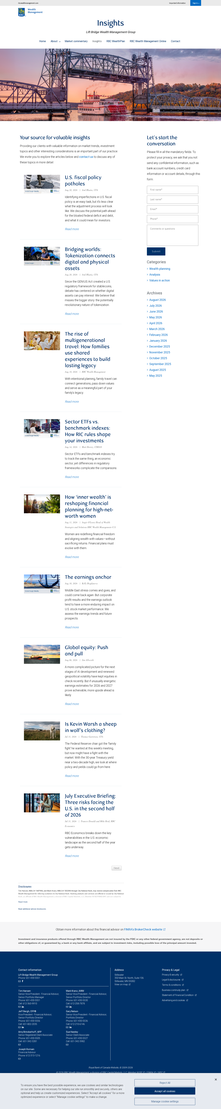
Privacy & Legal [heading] (170, 969)
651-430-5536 (81, 1020)
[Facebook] (23, 981)
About (54, 41)
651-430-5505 (33, 1038)
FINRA (150, 1072)
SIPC (160, 1072)
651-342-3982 (78, 1041)
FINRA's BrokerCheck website (143, 929)
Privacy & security (171, 974)
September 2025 (160, 364)
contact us (86, 157)
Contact (175, 41)
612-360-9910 (30, 1003)
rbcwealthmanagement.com (28, 3)
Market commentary (76, 41)
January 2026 (158, 341)
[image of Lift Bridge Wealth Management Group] (110, 85)
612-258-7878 (78, 1003)
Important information (177, 3)
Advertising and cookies (173, 1000)
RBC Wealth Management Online (148, 41)
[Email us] (19, 981)
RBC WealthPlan (115, 41)
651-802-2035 (30, 1024)
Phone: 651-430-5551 (29, 977)
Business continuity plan (174, 990)
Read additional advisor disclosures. (32, 909)
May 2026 (155, 317)
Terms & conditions (171, 984)
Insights (97, 41)
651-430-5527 (81, 1038)
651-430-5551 (33, 1000)
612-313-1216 (33, 1055)
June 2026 (156, 311)
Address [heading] (119, 969)
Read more (72, 229)
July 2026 (155, 306)
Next (116, 868)
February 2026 (158, 335)
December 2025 (159, 346)
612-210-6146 (78, 1024)
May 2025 (155, 375)
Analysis (154, 274)
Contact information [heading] (29, 969)
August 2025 (157, 370)
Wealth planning (159, 269)
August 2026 (157, 300)
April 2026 (155, 323)
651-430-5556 (33, 1020)
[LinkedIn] (23, 1006)
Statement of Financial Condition (178, 995)
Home (42, 41)
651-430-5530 (81, 1000)
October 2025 (158, 358)
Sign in (195, 3)
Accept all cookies (165, 1091)
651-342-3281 (30, 1041)
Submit (156, 251)
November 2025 (159, 352)
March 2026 (157, 329)
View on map (121, 984)
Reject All (165, 1082)
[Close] (215, 1079)
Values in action (159, 280)
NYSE (139, 1072)
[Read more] (23, 902)
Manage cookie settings (165, 1101)
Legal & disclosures (171, 979)
